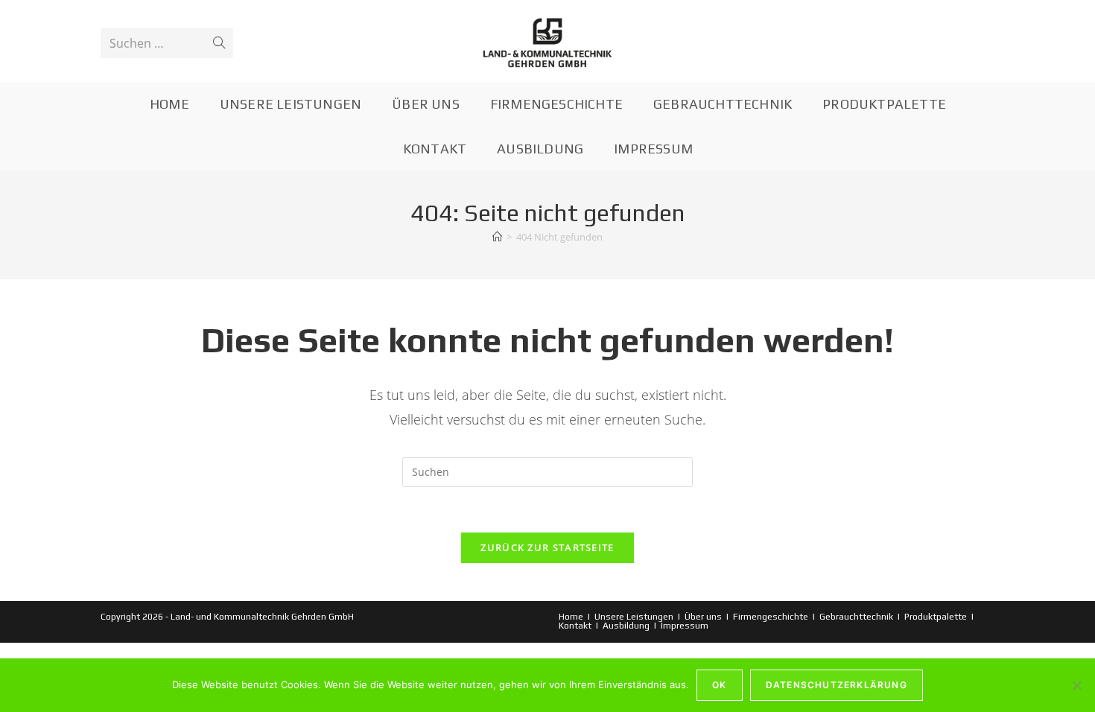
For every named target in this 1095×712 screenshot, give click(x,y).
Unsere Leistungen (633, 616)
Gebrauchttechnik (856, 616)
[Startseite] (497, 237)
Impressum (684, 625)
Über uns (703, 616)
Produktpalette (935, 616)
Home (571, 616)
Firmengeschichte (770, 616)
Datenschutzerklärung (836, 684)
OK (719, 684)
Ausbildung (626, 625)
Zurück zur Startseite (547, 547)
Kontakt (575, 625)
